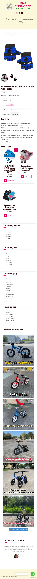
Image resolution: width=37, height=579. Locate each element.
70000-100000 (10, 318)
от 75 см (8, 253)
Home (4, 33)
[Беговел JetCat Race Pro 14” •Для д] (18, 350)
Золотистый (9, 296)
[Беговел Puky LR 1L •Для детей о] (18, 382)
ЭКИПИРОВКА (11, 33)
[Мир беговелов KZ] (18, 6)
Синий (9, 109)
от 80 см (8, 255)
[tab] (6, 114)
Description (6, 114)
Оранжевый (9, 284)
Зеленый (8, 279)
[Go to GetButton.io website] (33, 577)
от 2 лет (8, 235)
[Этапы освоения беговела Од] (18, 511)
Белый (8, 292)
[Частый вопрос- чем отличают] (18, 479)
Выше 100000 (10, 320)
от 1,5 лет (9, 233)
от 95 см (8, 260)
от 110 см (9, 264)
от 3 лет (8, 236)
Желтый (8, 283)
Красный (8, 281)
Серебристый (10, 294)
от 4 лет (8, 238)
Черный (8, 288)
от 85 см (8, 257)
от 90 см (8, 259)
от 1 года (9, 231)
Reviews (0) (15, 114)
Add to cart (10, 104)
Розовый (8, 286)
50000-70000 (9, 316)
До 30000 (9, 312)
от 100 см (9, 262)
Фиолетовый (10, 298)
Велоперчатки (21, 33)
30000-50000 (9, 314)
